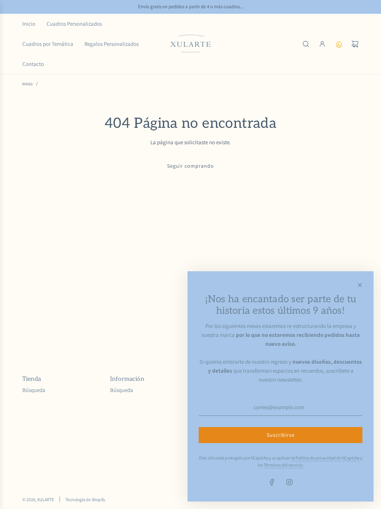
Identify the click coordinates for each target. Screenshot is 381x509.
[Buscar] (306, 44)
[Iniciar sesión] (322, 44)
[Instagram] (289, 482)
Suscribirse (281, 434)
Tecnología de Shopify (85, 499)
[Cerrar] (360, 285)
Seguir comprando (190, 165)
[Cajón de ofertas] (338, 44)
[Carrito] (355, 44)
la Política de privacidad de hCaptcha (325, 458)
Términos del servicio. (284, 465)
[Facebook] (272, 482)
